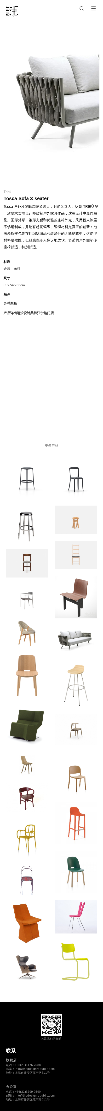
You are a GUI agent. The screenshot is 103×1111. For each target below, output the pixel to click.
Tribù (7, 192)
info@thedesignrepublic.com (35, 1069)
